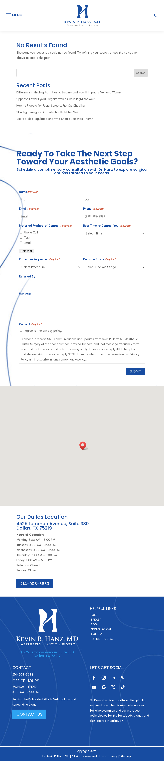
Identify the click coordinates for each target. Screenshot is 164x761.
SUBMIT (135, 371)
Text (27, 237)
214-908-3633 (34, 584)
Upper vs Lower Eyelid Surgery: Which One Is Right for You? (55, 99)
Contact (21, 667)
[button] (84, 446)
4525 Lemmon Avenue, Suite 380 (47, 652)
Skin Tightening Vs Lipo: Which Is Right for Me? (47, 112)
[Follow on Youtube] (94, 687)
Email (27, 243)
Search (140, 73)
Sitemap (125, 756)
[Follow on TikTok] (123, 687)
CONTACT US (29, 714)
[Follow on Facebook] (94, 678)
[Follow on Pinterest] (123, 678)
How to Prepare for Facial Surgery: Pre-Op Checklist (50, 105)
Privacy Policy (108, 756)
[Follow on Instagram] (104, 678)
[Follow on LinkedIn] (113, 678)
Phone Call (31, 232)
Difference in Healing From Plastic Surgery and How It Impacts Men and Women (69, 92)
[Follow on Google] (104, 687)
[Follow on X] (113, 687)
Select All (26, 250)
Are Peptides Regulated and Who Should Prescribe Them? (54, 119)
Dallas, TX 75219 (47, 656)
